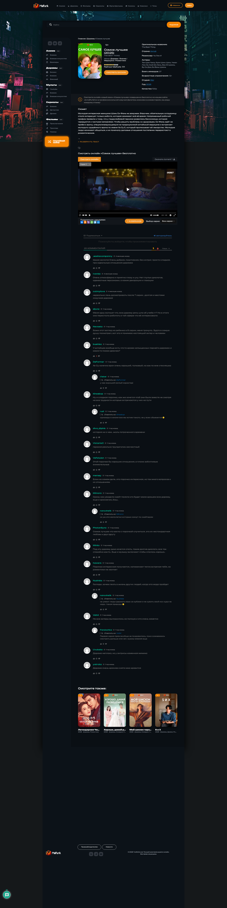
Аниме (62, 6)
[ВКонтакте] (81, 222)
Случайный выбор (59, 141)
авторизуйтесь (164, 236)
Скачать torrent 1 (164, 159)
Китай (153, 51)
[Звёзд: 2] (106, 64)
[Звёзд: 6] (112, 64)
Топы (154, 6)
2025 (148, 84)
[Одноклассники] (85, 222)
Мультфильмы (116, 6)
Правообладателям (89, 847)
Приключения (56, 123)
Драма (53, 113)
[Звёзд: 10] (117, 64)
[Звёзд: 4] (109, 64)
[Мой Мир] (98, 222)
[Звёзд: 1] (104, 64)
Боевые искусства (58, 58)
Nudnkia (120, 599)
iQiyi (152, 80)
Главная (82, 39)
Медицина (109, 60)
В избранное (135, 221)
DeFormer (121, 380)
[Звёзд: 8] (114, 64)
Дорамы (74, 6)
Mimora (119, 514)
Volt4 (118, 633)
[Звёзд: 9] (116, 64)
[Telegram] (95, 222)
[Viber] (88, 222)
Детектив (54, 110)
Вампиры (54, 62)
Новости (109, 847)
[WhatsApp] (91, 222)
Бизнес (53, 72)
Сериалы (100, 6)
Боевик (53, 55)
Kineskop (120, 415)
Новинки (144, 6)
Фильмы (86, 6)
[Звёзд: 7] (113, 64)
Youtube (53, 89)
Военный (54, 79)
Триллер (54, 128)
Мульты (51, 85)
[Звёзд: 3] (107, 64)
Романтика (120, 60)
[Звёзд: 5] (110, 64)
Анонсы (131, 6)
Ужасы (53, 132)
